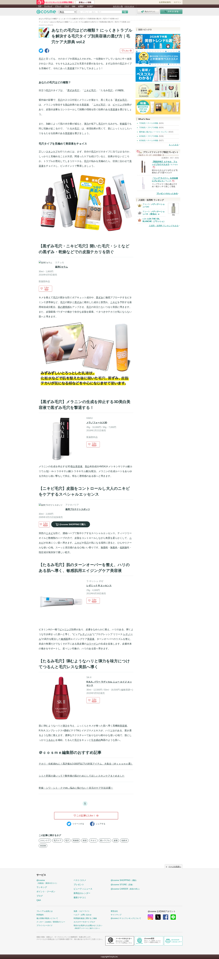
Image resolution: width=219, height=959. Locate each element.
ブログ (66, 6)
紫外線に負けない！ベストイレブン (153, 132)
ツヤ (112, 730)
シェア (100, 824)
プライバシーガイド (44, 925)
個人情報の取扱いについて (47, 918)
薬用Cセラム (61, 267)
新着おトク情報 (85, 2)
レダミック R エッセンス (99, 585)
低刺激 (123, 547)
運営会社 (114, 911)
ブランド (58, 6)
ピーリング (119, 104)
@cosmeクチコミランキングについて (126, 918)
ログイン (177, 2)
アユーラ (146, 204)
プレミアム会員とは (44, 911)
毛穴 (41, 59)
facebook (165, 917)
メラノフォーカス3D (96, 422)
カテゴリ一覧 (118, 6)
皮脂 (116, 840)
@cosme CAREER (126, 889)
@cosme (47, 881)
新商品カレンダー (82, 893)
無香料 (104, 547)
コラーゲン (92, 644)
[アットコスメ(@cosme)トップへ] (46, 12)
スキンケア (71, 63)
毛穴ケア (57, 840)
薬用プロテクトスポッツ (77, 509)
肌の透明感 (64, 307)
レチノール (86, 634)
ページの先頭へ (174, 867)
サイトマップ (116, 915)
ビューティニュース (83, 889)
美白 (67, 104)
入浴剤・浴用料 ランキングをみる (163, 226)
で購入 (72, 524)
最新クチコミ (80, 897)
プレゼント (79, 884)
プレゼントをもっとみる (167, 193)
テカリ (93, 840)
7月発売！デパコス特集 (148, 123)
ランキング (48, 6)
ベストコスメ (129, 6)
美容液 (70, 68)
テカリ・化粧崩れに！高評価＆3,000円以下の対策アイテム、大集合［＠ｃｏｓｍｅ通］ (86, 763)
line (173, 917)
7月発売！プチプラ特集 (148, 128)
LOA (144, 219)
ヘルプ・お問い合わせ (82, 915)
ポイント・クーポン (45, 891)
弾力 (86, 123)
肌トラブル (105, 840)
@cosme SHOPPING (124, 880)
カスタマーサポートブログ (84, 922)
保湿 (85, 840)
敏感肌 (64, 639)
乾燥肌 (123, 123)
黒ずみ (70, 90)
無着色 (113, 547)
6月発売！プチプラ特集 (148, 136)
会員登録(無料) (165, 2)
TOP (39, 6)
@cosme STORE (122, 884)
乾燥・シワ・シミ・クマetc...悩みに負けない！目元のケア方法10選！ (76, 788)
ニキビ (87, 90)
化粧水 (124, 840)
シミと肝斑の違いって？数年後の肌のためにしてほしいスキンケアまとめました (82, 776)
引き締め (96, 740)
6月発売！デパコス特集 (148, 140)
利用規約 (40, 915)
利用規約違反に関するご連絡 (85, 918)
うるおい (50, 740)
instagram (150, 917)
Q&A (73, 6)
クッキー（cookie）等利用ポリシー (50, 922)
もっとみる (173, 145)
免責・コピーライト (82, 911)
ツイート (78, 824)
